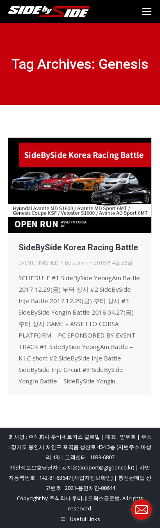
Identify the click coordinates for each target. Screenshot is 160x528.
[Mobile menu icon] (147, 11)
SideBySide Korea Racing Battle (78, 247)
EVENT (26, 262)
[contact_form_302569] (141, 509)
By (76, 262)
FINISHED (48, 262)
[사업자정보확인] (92, 477)
